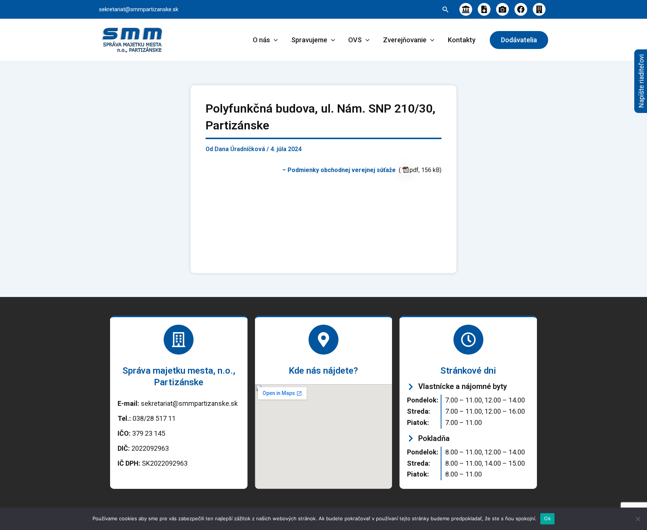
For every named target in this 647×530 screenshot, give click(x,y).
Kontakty (462, 40)
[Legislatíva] (465, 9)
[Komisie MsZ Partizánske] (539, 9)
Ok (547, 518)
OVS (355, 40)
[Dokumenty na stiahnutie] (484, 9)
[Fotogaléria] (502, 9)
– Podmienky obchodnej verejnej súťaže (340, 170)
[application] (274, 40)
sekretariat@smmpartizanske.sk (138, 9)
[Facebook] (520, 9)
